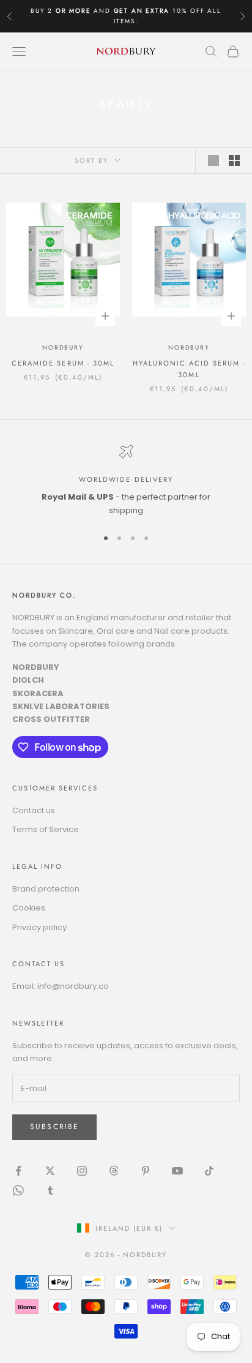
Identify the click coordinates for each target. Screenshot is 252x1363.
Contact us (33, 810)
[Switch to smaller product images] (234, 160)
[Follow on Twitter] (50, 1171)
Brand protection (46, 889)
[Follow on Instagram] (82, 1171)
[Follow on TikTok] (209, 1171)
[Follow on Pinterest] (145, 1171)
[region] (126, 481)
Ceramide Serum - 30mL (63, 363)
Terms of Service (45, 829)
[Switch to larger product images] (213, 160)
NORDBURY (62, 347)
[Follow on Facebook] (18, 1171)
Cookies (28, 908)
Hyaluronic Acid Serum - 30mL (189, 369)
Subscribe (54, 1126)
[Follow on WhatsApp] (18, 1190)
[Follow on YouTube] (177, 1171)
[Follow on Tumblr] (50, 1190)
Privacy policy (39, 927)
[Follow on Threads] (114, 1171)
